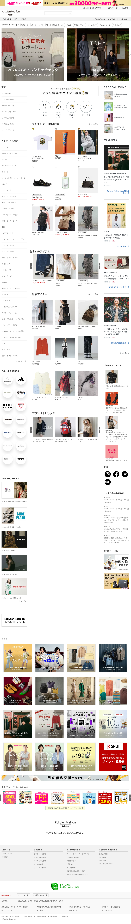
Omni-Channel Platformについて (78, 874)
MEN (16, 19)
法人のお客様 (71, 868)
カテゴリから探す (8, 118)
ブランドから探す (8, 99)
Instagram (102, 860)
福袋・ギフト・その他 (9, 356)
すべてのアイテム (8, 130)
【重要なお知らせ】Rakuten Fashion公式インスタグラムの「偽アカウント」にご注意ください (116, 540)
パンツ (4, 160)
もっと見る (22, 601)
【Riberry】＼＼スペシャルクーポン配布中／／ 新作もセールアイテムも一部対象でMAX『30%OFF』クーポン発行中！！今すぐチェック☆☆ (116, 436)
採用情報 (65, 916)
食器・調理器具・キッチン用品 (13, 319)
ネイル (4, 282)
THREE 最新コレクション (55, 25)
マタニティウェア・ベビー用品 (13, 239)
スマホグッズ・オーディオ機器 (13, 331)
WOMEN (7, 19)
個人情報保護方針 (16, 916)
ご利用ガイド (71, 861)
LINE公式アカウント (106, 864)
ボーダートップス (37, 25)
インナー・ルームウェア (10, 196)
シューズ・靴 (6, 190)
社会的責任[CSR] (54, 916)
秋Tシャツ (24, 25)
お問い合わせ (71, 864)
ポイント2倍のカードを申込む (79, 907)
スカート (5, 172)
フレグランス (6, 300)
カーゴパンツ (92, 25)
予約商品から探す (8, 124)
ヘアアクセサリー (8, 233)
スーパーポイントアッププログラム (79, 854)
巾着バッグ (117, 25)
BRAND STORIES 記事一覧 (120, 343)
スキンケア (6, 264)
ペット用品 (6, 350)
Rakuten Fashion (21, 13)
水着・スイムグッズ (9, 251)
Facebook (102, 857)
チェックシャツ (105, 25)
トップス (5, 147)
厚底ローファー (79, 25)
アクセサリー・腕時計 (9, 215)
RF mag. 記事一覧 (123, 246)
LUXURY (5, 857)
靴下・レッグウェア (9, 202)
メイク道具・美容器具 (9, 307)
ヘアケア (5, 294)
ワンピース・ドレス (9, 166)
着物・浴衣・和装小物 (9, 258)
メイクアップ (6, 276)
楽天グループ (112, 8)
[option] (32, 54)
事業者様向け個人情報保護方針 (35, 916)
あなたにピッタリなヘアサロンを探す (15, 907)
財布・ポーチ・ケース (9, 221)
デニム (69, 25)
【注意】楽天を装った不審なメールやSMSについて (65, 808)
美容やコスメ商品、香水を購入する (49, 907)
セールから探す (7, 93)
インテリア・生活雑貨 (9, 325)
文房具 (4, 343)
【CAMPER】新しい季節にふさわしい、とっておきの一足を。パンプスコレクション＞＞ (116, 410)
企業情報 (5, 916)
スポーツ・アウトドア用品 (11, 337)
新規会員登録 (103, 854)
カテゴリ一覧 (21, 361)
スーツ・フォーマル (9, 245)
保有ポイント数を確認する (111, 907)
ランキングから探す (9, 112)
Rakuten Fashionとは (74, 857)
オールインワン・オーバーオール (13, 178)
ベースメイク (6, 270)
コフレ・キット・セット (10, 313)
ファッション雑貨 (8, 209)
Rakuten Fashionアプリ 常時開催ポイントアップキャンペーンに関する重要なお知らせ (116, 520)
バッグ (4, 184)
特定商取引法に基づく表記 (76, 871)
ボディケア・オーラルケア (11, 288)
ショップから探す (8, 105)
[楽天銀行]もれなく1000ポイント (94, 8)
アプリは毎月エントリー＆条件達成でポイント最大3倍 (110, 19)
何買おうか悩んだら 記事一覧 (119, 287)
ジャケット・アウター (9, 153)
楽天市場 (125, 8)
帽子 (3, 227)
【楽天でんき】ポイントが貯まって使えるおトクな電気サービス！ (40, 901)
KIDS (23, 19)
